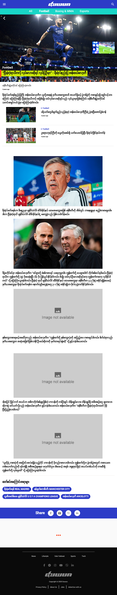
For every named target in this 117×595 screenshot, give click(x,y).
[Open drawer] (4, 4)
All (30, 11)
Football (44, 11)
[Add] (51, 513)
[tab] (30, 11)
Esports (84, 11)
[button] (16, 489)
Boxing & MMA (64, 11)
